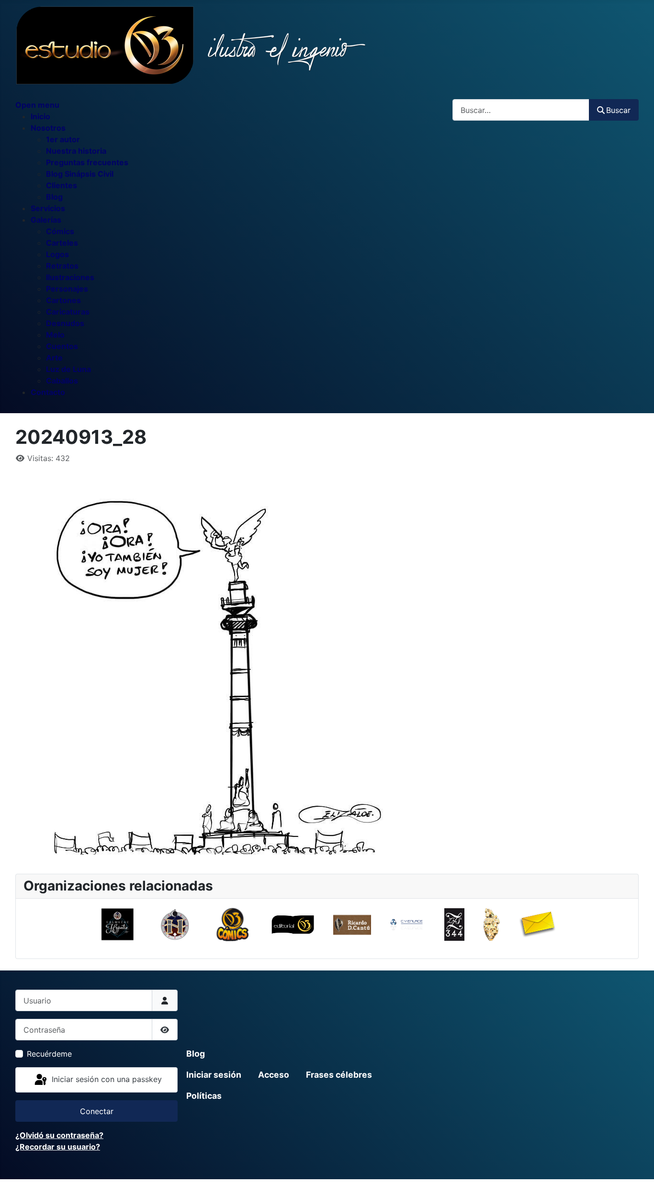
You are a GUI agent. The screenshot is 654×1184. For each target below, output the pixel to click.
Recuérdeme (49, 1054)
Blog (195, 1054)
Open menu (37, 105)
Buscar (618, 110)
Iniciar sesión (213, 1075)
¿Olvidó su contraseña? (59, 1135)
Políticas (204, 1096)
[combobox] (520, 110)
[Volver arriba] (637, 1166)
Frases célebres (339, 1075)
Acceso (273, 1075)
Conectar (96, 1111)
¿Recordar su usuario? (57, 1146)
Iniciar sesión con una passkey (105, 1079)
